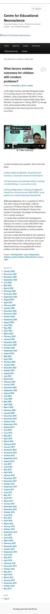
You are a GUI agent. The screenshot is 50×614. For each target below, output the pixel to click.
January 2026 (9, 271)
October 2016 (9, 512)
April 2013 (8, 574)
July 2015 (8, 534)
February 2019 (9, 444)
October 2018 (9, 455)
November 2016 (10, 509)
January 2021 (9, 384)
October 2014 (9, 549)
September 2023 (10, 319)
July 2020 (8, 396)
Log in (6, 598)
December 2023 (10, 311)
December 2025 (10, 274)
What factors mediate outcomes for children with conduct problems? (19, 74)
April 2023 (8, 330)
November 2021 (10, 367)
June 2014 (8, 554)
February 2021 (9, 381)
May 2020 (7, 401)
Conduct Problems (18, 257)
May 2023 (7, 328)
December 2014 (10, 546)
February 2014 (9, 563)
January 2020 (9, 413)
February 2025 (9, 291)
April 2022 (8, 359)
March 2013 (8, 577)
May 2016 (7, 517)
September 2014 (10, 552)
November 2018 (10, 452)
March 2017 (8, 501)
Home (6, 46)
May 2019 (7, 435)
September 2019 (10, 424)
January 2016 (9, 526)
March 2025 (8, 288)
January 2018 (9, 475)
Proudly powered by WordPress (25, 609)
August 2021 (9, 373)
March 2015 (8, 540)
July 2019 (8, 430)
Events (25, 46)
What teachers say (11, 51)
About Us (16, 46)
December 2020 (10, 387)
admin (30, 85)
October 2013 (9, 569)
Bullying (7, 257)
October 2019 (9, 421)
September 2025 (10, 279)
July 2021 (8, 376)
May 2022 (7, 356)
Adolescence (34, 254)
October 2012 (9, 585)
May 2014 (7, 557)
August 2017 (9, 489)
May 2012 (7, 588)
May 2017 (7, 495)
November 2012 (10, 583)
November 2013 (10, 566)
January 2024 (9, 308)
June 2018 (8, 466)
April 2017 (8, 498)
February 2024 (9, 305)
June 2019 (8, 433)
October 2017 (9, 484)
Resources (36, 46)
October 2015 (9, 529)
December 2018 (10, 449)
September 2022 (10, 350)
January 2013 (9, 580)
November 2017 (10, 481)
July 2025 (8, 282)
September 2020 (10, 390)
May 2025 (7, 285)
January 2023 (9, 339)
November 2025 (10, 277)
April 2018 (8, 472)
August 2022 (9, 353)
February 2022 (9, 362)
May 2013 (7, 571)
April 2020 (8, 404)
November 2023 (10, 313)
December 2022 (10, 342)
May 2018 (7, 469)
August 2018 (9, 461)
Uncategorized (16, 254)
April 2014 (8, 560)
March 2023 (8, 333)
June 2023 (8, 325)
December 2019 (10, 415)
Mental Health (31, 257)
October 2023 (9, 316)
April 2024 (8, 302)
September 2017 (10, 486)
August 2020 (9, 393)
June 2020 (8, 398)
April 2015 (8, 537)
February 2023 (9, 336)
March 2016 (8, 523)
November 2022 (10, 345)
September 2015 (10, 532)
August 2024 (9, 299)
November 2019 (10, 418)
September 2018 (10, 458)
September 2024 (10, 296)
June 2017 (8, 492)
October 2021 (9, 370)
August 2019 (9, 427)
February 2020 (9, 410)
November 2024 (10, 294)
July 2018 (8, 464)
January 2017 (9, 503)
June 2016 (8, 515)
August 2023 (9, 322)
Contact (24, 51)
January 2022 (9, 364)
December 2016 (10, 506)
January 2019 (9, 447)
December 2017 (10, 478)
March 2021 (8, 379)
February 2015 (9, 543)
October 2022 (9, 347)
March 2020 (8, 407)
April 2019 (8, 438)
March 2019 (8, 441)
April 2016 (8, 520)
